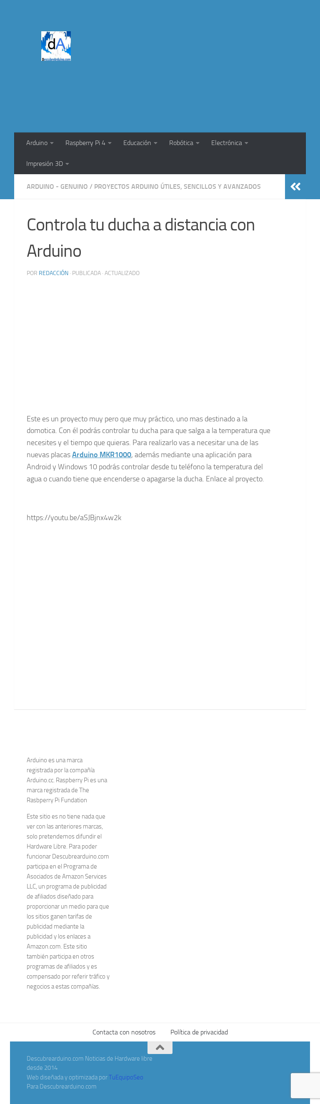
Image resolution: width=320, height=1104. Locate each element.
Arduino (37, 143)
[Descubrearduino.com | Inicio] (56, 46)
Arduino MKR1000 (101, 454)
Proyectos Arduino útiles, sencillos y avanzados (177, 186)
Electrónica (226, 143)
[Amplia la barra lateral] (295, 186)
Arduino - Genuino (57, 186)
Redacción (53, 273)
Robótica (181, 143)
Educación (137, 143)
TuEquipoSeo (126, 1077)
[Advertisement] (173, 346)
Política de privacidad (199, 1032)
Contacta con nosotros (123, 1032)
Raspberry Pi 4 (85, 143)
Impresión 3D (44, 164)
